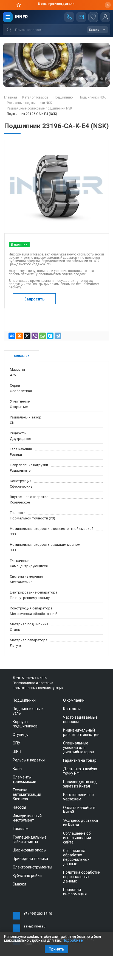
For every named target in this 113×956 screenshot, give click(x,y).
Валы (17, 768)
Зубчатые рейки (27, 875)
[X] (27, 336)
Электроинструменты (32, 867)
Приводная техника (30, 858)
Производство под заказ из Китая (80, 784)
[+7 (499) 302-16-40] (69, 17)
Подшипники (24, 700)
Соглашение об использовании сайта (77, 837)
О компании (73, 700)
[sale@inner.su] (81, 17)
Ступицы (21, 734)
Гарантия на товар (80, 760)
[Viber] (35, 336)
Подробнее (73, 940)
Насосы (19, 807)
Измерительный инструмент (27, 818)
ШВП (17, 751)
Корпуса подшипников (25, 723)
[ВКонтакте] (12, 336)
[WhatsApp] (42, 336)
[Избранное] (93, 17)
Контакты (72, 709)
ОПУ (16, 743)
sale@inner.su (35, 926)
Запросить (34, 299)
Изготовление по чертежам (78, 796)
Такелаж (21, 828)
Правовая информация (75, 891)
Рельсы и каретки (29, 760)
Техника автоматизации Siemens (27, 794)
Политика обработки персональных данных (81, 876)
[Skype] (50, 336)
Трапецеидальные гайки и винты (30, 839)
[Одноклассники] (19, 336)
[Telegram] (58, 336)
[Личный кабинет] (105, 17)
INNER (21, 16)
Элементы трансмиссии (24, 779)
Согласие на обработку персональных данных (76, 857)
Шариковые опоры (29, 850)
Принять (56, 949)
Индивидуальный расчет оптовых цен (81, 732)
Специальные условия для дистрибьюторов (78, 747)
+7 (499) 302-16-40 (38, 914)
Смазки (19, 884)
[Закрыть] (108, 5)
